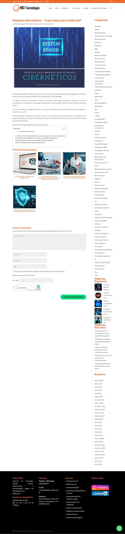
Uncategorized (100, 266)
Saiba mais (16, 493)
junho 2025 (98, 425)
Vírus (41, 24)
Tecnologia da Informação (103, 249)
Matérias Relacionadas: (27, 131)
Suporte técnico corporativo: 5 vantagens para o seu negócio (34, 140)
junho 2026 (98, 387)
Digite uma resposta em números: (23, 275)
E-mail (97, 112)
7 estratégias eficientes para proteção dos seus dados (103, 366)
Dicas (96, 100)
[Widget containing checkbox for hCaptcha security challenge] (27, 287)
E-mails (97, 116)
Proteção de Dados (101, 198)
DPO (96, 109)
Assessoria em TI (72, 481)
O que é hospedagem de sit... (107, 303)
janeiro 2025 (99, 442)
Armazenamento (100, 33)
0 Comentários (48, 24)
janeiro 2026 (99, 403)
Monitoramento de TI (102, 172)
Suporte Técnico (72, 514)
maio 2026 (98, 390)
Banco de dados (100, 58)
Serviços (97, 224)
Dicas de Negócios (101, 103)
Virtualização (99, 269)
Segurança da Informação (103, 217)
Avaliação (98, 46)
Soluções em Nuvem (101, 240)
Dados (97, 93)
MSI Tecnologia (19, 24)
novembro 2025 (100, 409)
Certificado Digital (73, 487)
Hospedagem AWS (101, 147)
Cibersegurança (100, 68)
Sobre (57, 8)
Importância (99, 154)
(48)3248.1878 (44, 483)
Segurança (36, 24)
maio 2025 (98, 429)
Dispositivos (99, 106)
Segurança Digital (101, 220)
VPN (96, 275)
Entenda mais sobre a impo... (107, 295)
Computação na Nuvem (102, 75)
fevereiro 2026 (99, 400)
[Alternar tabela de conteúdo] (63, 128)
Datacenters (99, 96)
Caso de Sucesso (100, 65)
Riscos (97, 211)
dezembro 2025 (100, 406)
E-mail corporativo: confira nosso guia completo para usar (101, 349)
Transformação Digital (102, 262)
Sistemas (98, 230)
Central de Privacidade (99, 8)
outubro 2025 (99, 413)
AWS (96, 49)
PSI (96, 201)
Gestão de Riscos (100, 137)
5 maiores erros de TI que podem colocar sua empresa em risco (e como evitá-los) (40, 136)
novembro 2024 (100, 448)
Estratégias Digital (101, 122)
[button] (119, 528)
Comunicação (99, 78)
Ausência (98, 42)
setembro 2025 (100, 416)
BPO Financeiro (100, 62)
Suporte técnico (100, 243)
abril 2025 (98, 432)
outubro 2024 (99, 451)
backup (97, 52)
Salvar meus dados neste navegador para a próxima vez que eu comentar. (40, 271)
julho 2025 (98, 422)
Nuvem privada (100, 185)
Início (51, 8)
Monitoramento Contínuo (103, 169)
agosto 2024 (99, 458)
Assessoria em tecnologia (103, 36)
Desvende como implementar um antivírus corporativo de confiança (36, 138)
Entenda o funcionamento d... (107, 311)
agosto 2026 (99, 380)
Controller (98, 90)
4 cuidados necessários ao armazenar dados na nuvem (103, 341)
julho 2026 (98, 384)
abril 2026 (98, 393)
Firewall (97, 131)
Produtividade (99, 195)
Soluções (65, 8)
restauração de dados (102, 208)
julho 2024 (98, 461)
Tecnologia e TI (100, 253)
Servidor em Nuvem (101, 227)
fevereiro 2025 (99, 438)
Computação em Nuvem (103, 71)
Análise (97, 29)
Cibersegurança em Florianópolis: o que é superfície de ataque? (102, 333)
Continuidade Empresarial (103, 87)
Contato (85, 8)
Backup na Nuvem (101, 55)
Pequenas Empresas (101, 188)
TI (95, 259)
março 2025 (99, 435)
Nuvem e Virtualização (74, 508)
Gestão (97, 134)
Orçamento (76, 8)
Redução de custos (101, 204)
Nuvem (97, 182)
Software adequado (101, 233)
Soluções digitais (100, 237)
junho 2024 (98, 464)
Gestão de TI (99, 141)
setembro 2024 (100, 454)
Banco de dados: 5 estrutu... (106, 287)
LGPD (96, 166)
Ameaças (98, 26)
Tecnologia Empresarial (103, 256)
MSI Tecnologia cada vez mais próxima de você (31, 142)
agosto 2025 (99, 419)
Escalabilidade (100, 119)
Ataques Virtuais (100, 39)
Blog (111, 1)
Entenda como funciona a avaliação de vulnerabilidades (103, 358)
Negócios (98, 179)
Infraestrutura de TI (101, 163)
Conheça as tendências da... (107, 320)
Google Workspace (101, 144)
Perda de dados (100, 192)
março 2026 (99, 396)
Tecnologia (98, 246)
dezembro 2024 (100, 445)
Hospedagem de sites (102, 150)
